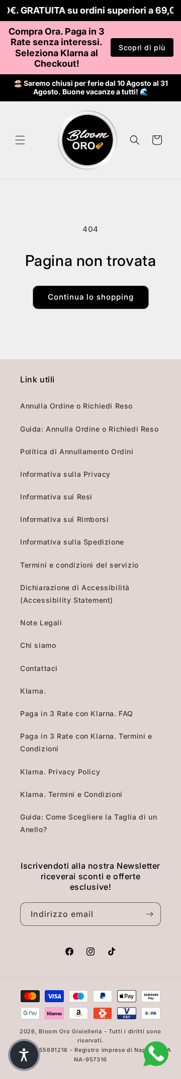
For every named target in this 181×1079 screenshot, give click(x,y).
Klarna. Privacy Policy (60, 771)
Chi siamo (38, 645)
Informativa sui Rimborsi (64, 519)
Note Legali (41, 622)
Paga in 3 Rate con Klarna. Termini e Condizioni (86, 742)
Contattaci (39, 668)
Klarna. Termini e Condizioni (71, 794)
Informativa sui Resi (56, 496)
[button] (20, 140)
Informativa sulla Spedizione (72, 541)
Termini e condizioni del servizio (79, 565)
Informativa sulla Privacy (65, 474)
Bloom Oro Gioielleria (70, 1031)
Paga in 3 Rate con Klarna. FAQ (76, 713)
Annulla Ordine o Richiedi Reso (76, 405)
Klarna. (33, 691)
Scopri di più (142, 47)
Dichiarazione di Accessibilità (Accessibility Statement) (75, 593)
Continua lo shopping (91, 297)
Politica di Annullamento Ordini (77, 451)
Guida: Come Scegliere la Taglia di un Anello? (88, 823)
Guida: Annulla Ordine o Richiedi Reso (89, 429)
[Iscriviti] (149, 914)
